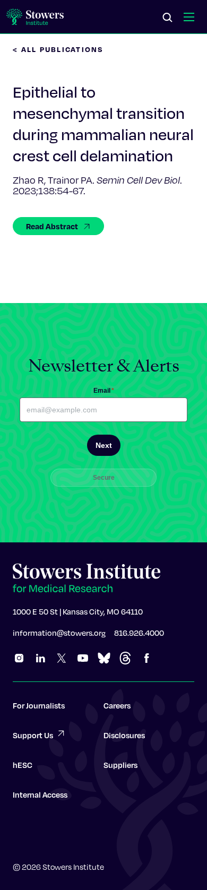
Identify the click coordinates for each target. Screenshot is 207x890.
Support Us (33, 735)
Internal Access (40, 794)
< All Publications (58, 49)
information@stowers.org (59, 632)
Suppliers (120, 765)
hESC (22, 765)
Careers (117, 705)
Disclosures (124, 735)
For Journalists (39, 705)
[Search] (167, 18)
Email (103, 390)
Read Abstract (52, 226)
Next (104, 445)
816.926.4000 (139, 632)
